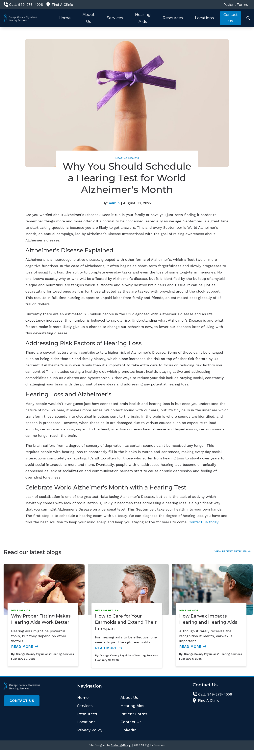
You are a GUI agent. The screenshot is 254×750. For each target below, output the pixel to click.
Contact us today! (204, 522)
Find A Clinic (62, 4)
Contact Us (22, 700)
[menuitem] (234, 4)
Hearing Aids (20, 610)
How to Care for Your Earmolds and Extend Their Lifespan (126, 622)
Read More (22, 646)
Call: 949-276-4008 (26, 4)
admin (114, 203)
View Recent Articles (231, 551)
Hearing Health (127, 158)
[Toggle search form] (248, 18)
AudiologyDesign (121, 745)
